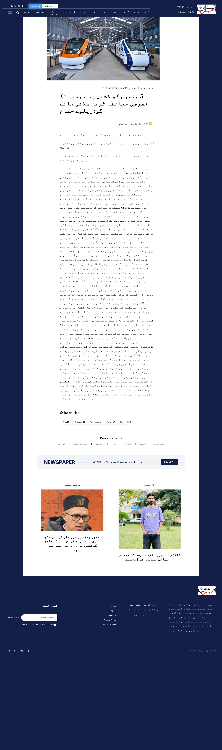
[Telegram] (84, 123)
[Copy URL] (77, 123)
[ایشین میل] (151, 123)
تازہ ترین (146, 88)
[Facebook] (22, 6)
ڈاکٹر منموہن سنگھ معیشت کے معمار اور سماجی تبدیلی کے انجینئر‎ (150, 557)
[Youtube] (11, 6)
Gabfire (212, 651)
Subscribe (13, 618)
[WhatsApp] (98, 123)
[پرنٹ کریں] (91, 123)
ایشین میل (140, 123)
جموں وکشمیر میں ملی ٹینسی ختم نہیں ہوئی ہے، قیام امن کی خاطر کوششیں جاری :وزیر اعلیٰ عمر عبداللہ (72, 543)
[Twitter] (15, 6)
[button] (17, 12)
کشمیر (133, 88)
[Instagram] (19, 6)
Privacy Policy (48, 624)
